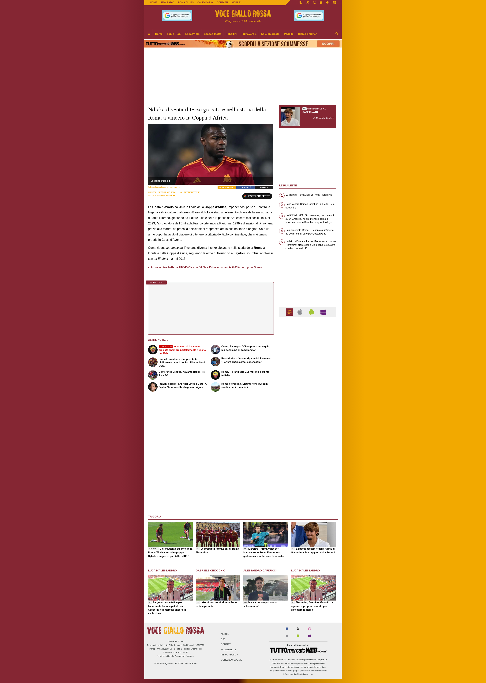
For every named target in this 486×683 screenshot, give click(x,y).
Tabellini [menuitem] (231, 33)
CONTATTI (222, 2)
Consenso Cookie (231, 660)
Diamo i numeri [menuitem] (307, 33)
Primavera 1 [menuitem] (248, 33)
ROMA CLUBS (186, 2)
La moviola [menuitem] (192, 33)
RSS (223, 639)
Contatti (226, 644)
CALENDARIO (205, 2)
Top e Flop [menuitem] (174, 33)
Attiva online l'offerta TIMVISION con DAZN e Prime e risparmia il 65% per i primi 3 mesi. (207, 267)
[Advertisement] (307, 467)
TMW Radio (167, 2)
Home (153, 2)
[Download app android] (327, 2)
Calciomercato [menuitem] (270, 33)
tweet (263, 187)
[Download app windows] (334, 2)
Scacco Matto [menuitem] (213, 33)
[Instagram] (314, 2)
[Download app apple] (321, 2)
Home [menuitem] (159, 33)
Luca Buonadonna (162, 195)
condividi (245, 187)
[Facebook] (300, 2)
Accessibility (228, 649)
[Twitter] (307, 2)
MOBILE (236, 2)
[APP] (290, 311)
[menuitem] (149, 34)
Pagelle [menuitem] (288, 33)
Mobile (225, 634)
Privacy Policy (229, 655)
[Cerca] (337, 34)
